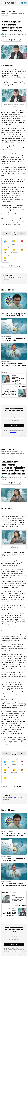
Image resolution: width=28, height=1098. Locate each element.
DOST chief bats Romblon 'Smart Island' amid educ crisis (14, 364)
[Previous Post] (6, 379)
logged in (14, 277)
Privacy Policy (13, 432)
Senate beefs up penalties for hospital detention (13, 339)
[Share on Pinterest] (14, 40)
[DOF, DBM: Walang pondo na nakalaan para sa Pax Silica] (14, 301)
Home (3, 11)
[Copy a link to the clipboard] (20, 40)
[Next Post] (22, 393)
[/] (21, 3)
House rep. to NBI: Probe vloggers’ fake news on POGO (9, 913)
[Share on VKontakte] (17, 40)
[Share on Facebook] (9, 40)
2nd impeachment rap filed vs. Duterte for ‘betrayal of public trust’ (9, 394)
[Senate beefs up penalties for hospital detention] (14, 326)
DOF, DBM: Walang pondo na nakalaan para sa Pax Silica (13, 314)
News (23, 34)
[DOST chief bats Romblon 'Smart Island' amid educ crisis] (14, 351)
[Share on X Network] (12, 40)
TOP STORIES (11, 11)
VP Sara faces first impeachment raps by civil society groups (18, 900)
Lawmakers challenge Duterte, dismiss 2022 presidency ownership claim (18, 380)
